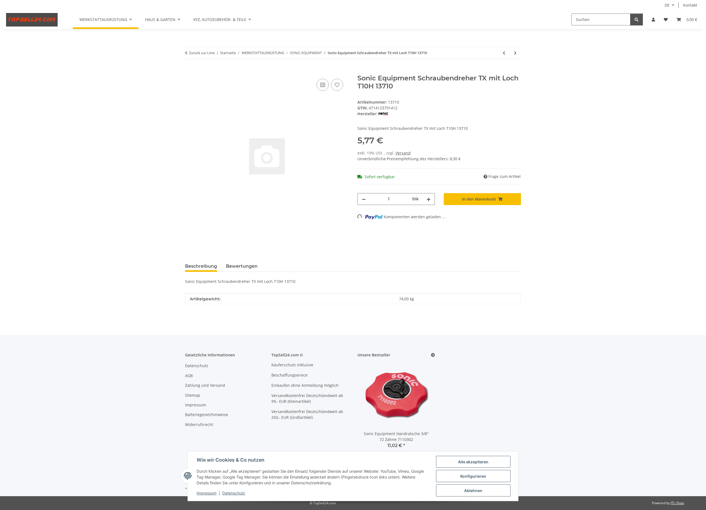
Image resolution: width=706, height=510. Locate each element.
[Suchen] (636, 19)
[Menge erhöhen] (428, 199)
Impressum (206, 493)
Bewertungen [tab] (242, 266)
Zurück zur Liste (202, 52)
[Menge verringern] (364, 199)
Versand (403, 153)
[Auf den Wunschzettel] (337, 85)
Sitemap (192, 395)
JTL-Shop (677, 503)
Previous (371, 409)
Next (421, 409)
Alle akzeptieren (473, 461)
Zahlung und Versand (205, 385)
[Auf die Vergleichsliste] (323, 85)
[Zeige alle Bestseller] (433, 355)
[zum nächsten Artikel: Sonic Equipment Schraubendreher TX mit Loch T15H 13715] (515, 53)
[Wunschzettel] (665, 19)
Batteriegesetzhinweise (206, 414)
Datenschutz (233, 493)
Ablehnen (473, 490)
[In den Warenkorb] (189, 71)
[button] (653, 19)
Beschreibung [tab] (201, 266)
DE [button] (667, 5)
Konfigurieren (473, 476)
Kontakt (690, 5)
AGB (189, 375)
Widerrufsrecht (199, 424)
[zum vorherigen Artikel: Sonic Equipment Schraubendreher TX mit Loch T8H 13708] (504, 53)
